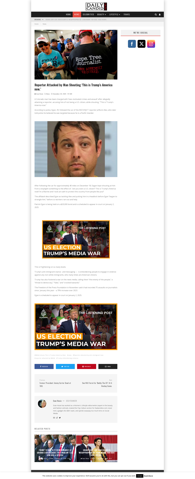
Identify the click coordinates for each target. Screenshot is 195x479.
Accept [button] (139, 476)
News (76, 14)
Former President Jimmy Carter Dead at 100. (55, 383)
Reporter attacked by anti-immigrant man (88, 355)
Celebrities (88, 14)
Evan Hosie (39, 94)
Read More (148, 476)
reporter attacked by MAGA (45, 358)
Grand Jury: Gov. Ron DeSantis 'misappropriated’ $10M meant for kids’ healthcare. (76, 19)
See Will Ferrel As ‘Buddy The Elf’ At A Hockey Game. (97, 383)
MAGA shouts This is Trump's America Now (50, 355)
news (70, 355)
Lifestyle (113, 14)
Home (68, 14)
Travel (127, 14)
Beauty (100, 14)
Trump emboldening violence (67, 358)
